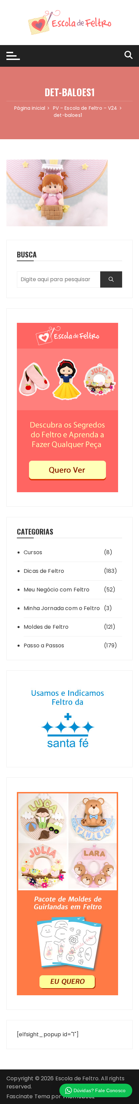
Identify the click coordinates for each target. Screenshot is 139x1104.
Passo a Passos (44, 645)
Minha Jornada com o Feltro (62, 608)
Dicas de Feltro (44, 571)
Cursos (33, 552)
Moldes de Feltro (46, 627)
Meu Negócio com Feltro (56, 589)
